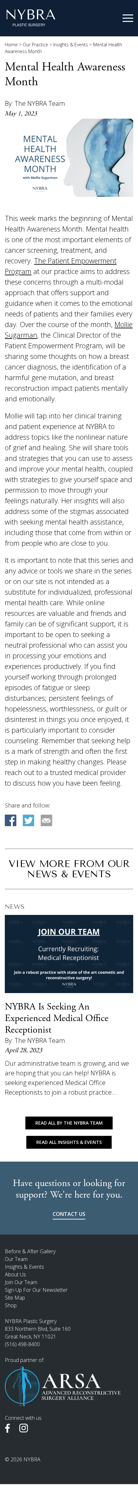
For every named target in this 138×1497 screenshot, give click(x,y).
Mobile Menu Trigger (128, 18)
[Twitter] (28, 820)
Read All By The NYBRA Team (69, 1123)
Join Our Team (21, 1282)
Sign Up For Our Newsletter (36, 1289)
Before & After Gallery (30, 1251)
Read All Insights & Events (69, 1142)
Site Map (15, 1297)
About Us (15, 1274)
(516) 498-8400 (22, 1344)
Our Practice (35, 44)
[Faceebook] (10, 820)
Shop (11, 1305)
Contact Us (69, 1214)
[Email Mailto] (46, 820)
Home (11, 44)
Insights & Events (70, 44)
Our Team (16, 1259)
